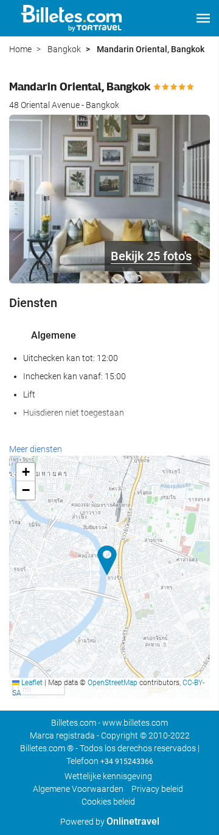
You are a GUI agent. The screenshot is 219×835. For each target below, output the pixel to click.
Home (20, 49)
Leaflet (31, 682)
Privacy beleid (157, 789)
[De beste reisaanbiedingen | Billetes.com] (73, 18)
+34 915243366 (126, 761)
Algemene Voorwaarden (78, 789)
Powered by (109, 822)
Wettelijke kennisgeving (108, 776)
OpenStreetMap (112, 682)
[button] (203, 18)
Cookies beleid (108, 801)
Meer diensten (35, 449)
